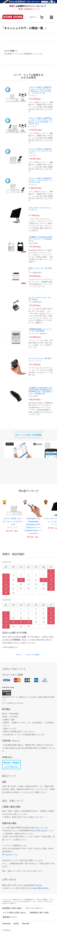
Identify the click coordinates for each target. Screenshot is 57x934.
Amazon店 (6, 924)
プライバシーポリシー (34, 908)
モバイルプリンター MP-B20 (39, 358)
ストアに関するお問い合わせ (14, 913)
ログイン (32, 17)
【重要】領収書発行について (28, 9)
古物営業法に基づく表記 (39, 913)
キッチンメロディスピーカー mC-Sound (39, 298)
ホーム (18, 655)
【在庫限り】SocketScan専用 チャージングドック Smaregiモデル (40, 239)
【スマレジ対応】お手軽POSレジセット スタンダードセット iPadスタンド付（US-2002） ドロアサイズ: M (40, 90)
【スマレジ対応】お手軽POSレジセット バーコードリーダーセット (40, 151)
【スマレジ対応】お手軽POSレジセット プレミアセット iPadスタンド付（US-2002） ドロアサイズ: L (40, 121)
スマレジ (7, 930)
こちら (29, 792)
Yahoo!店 (25, 924)
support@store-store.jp (33, 885)
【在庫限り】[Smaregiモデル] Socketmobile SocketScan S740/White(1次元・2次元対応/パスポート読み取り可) (40, 391)
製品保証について (10, 917)
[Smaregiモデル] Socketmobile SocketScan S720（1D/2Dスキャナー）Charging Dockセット (33, 524)
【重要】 (27, 6)
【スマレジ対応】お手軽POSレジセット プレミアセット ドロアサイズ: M (40, 180)
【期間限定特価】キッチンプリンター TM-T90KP (39, 330)
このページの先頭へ (33, 655)
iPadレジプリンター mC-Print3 (40, 269)
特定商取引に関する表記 (11, 908)
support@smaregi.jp (40, 888)
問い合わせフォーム (45, 831)
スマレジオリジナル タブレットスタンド (40, 209)
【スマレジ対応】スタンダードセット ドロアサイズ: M (12, 521)
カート (41, 16)
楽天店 (16, 924)
